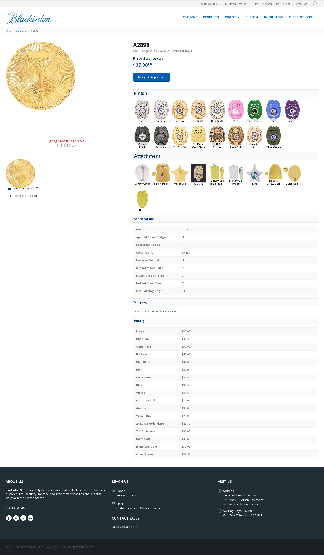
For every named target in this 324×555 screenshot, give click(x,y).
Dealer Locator (263, 3)
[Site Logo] (29, 17)
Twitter (16, 518)
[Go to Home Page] (7, 31)
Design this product (151, 77)
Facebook (9, 518)
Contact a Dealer (25, 196)
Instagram (23, 518)
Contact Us (301, 3)
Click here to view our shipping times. (156, 310)
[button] (315, 4)
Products (211, 17)
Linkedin (30, 518)
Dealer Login (283, 3)
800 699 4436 (210, 3)
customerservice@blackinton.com (139, 508)
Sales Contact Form (125, 527)
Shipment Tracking (237, 3)
